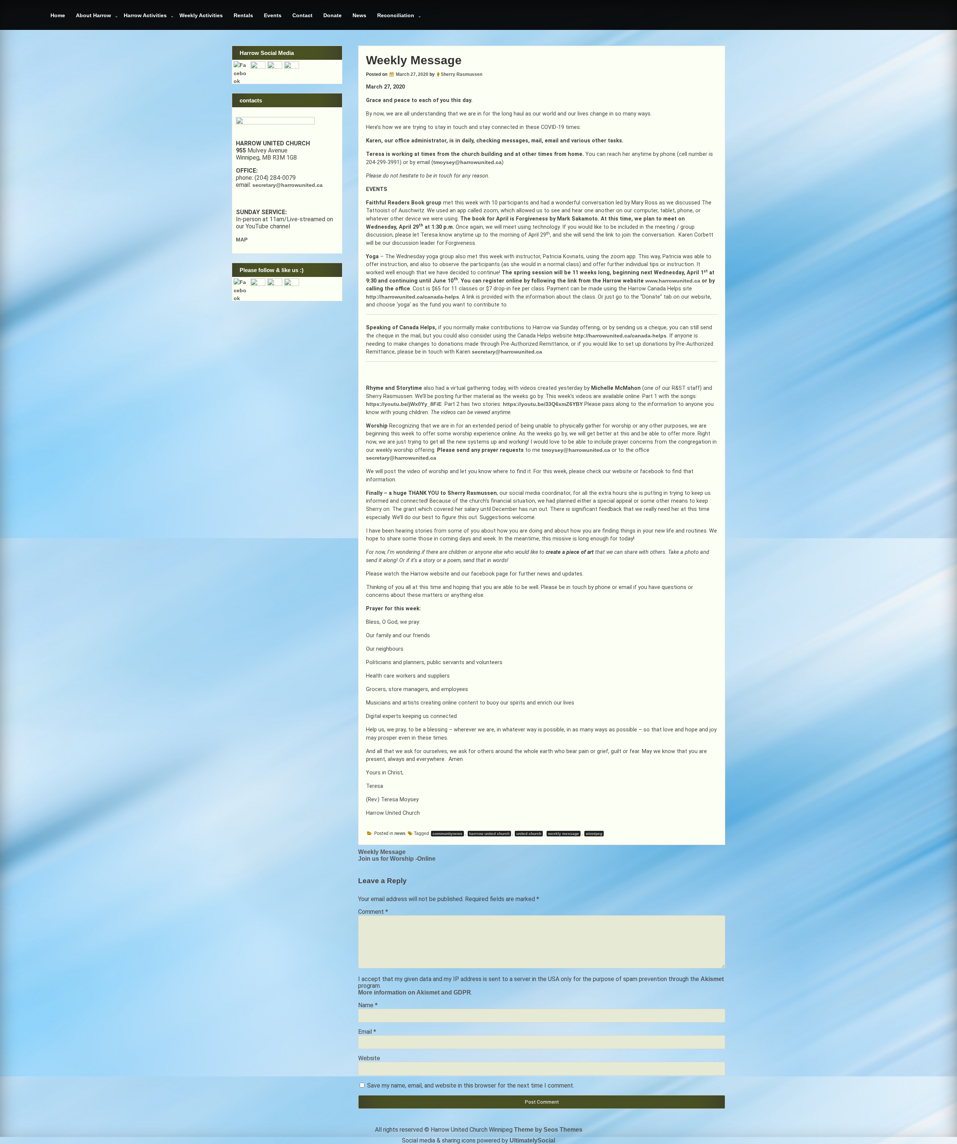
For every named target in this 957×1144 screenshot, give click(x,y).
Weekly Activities (201, 15)
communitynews (447, 834)
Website (369, 1058)
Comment (373, 911)
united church (528, 834)
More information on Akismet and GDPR (414, 992)
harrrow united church (489, 834)
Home (57, 15)
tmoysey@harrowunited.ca (467, 162)
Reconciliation (395, 15)
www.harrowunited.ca (672, 281)
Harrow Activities (145, 15)
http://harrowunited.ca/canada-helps (412, 297)
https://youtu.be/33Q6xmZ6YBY (543, 404)
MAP (241, 240)
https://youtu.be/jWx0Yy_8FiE (403, 404)
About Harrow (93, 15)
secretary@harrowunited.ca (507, 352)
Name (368, 1005)
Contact (302, 15)
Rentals (243, 15)
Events (272, 15)
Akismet (712, 979)
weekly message (563, 834)
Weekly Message (382, 852)
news (400, 833)
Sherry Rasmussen (461, 74)
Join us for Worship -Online (397, 858)
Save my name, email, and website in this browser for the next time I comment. (470, 1085)
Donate (332, 15)
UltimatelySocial (532, 1140)
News (359, 15)
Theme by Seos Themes (548, 1129)
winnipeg (594, 834)
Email (367, 1031)
